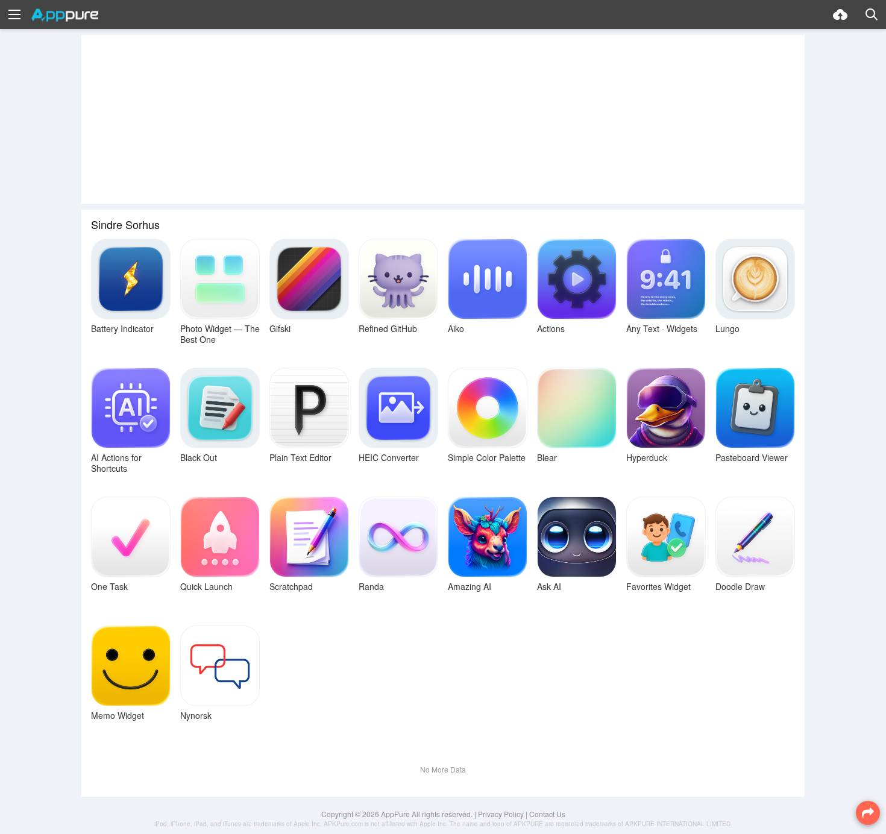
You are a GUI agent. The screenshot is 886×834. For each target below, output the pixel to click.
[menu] (14, 14)
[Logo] (64, 15)
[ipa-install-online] (840, 14)
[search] (871, 14)
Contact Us (547, 814)
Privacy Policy (501, 814)
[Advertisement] (443, 119)
